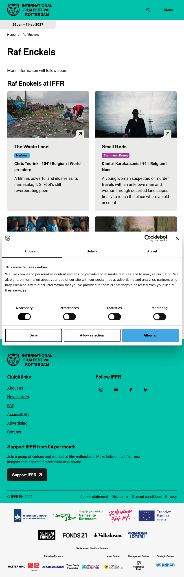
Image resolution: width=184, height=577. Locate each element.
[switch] (69, 316)
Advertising (17, 423)
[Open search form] (148, 9)
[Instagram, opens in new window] (101, 389)
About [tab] (152, 251)
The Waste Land (31, 146)
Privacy (171, 497)
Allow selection (92, 335)
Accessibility (18, 414)
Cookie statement (94, 497)
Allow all (150, 335)
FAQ (11, 405)
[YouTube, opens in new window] (116, 389)
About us (15, 388)
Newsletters (18, 396)
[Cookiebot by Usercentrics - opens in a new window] (147, 238)
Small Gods (114, 146)
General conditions (147, 497)
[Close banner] (177, 238)
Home (11, 34)
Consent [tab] (32, 251)
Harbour (22, 155)
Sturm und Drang (116, 155)
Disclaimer (120, 497)
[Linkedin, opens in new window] (145, 389)
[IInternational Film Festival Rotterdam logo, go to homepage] (29, 10)
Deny (33, 335)
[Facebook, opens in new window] (130, 389)
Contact (14, 432)
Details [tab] (92, 251)
